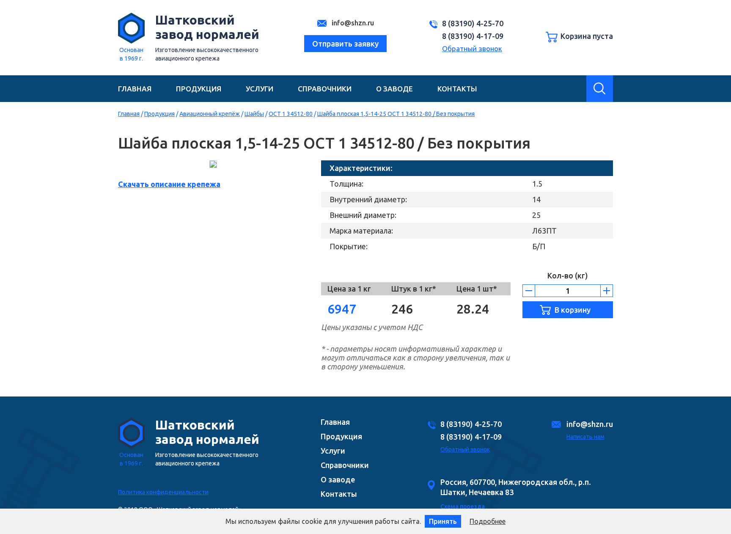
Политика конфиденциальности (163, 492)
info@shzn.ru (352, 23)
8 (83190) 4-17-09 (472, 36)
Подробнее (488, 521)
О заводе (394, 89)
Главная (134, 89)
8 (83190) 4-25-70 (472, 23)
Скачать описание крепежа (169, 184)
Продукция (198, 89)
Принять (443, 521)
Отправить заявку (345, 43)
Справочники (325, 89)
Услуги (259, 89)
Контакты (457, 89)
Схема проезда (462, 506)
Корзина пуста (587, 36)
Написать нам (585, 436)
